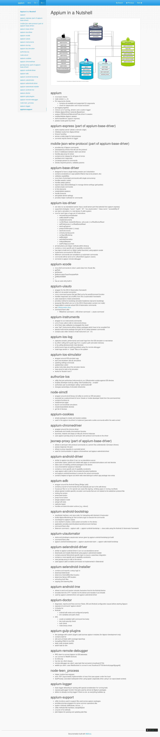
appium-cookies (25, 58)
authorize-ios (24, 52)
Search (120, 3)
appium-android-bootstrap (29, 77)
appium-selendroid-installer (29, 86)
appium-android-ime (27, 90)
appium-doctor (25, 93)
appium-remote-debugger (29, 99)
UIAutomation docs (64, 307)
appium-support (26, 109)
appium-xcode (25, 35)
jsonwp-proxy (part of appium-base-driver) (30, 66)
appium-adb (24, 73)
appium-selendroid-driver (29, 83)
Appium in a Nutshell (28, 11)
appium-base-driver (27, 29)
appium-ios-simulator (27, 48)
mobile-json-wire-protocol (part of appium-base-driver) (31, 24)
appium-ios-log (25, 45)
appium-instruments (27, 42)
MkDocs (88, 734)
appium (21, 2)
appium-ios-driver (26, 32)
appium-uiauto (25, 39)
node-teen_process (27, 103)
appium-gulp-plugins (27, 96)
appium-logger (25, 106)
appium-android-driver (28, 70)
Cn (35, 3)
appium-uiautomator (27, 80)
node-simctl (24, 55)
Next (139, 3)
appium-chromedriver (27, 61)
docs (29, 3)
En (42, 3)
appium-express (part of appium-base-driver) (31, 19)
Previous (130, 3)
